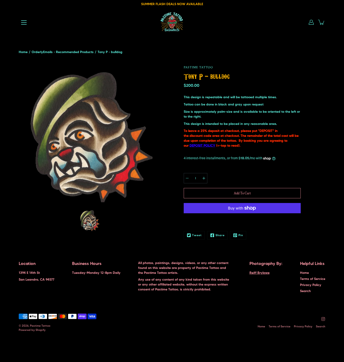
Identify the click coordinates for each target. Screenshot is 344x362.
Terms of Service (312, 279)
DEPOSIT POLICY (202, 145)
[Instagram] (323, 319)
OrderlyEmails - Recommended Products (63, 52)
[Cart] (321, 22)
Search (305, 291)
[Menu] (24, 22)
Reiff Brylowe (259, 273)
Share (220, 235)
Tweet (197, 235)
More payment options (242, 220)
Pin (240, 235)
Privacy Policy (310, 285)
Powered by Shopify (32, 330)
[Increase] (203, 178)
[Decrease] (187, 178)
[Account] (311, 22)
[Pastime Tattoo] (172, 22)
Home (23, 52)
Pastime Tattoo (40, 325)
